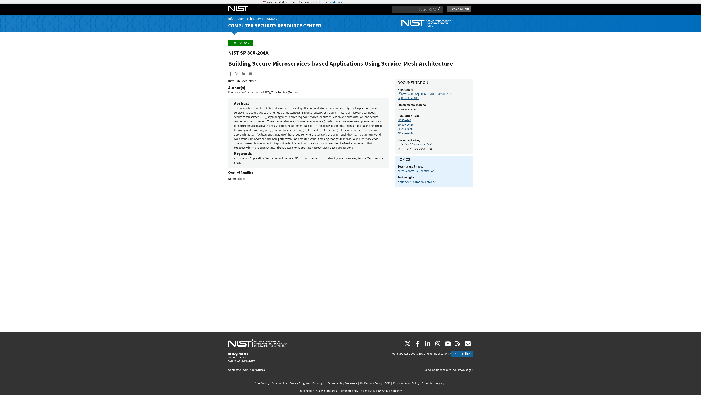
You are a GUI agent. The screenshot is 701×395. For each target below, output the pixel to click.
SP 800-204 (404, 120)
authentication (425, 171)
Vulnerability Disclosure (342, 383)
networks (430, 182)
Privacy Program (300, 383)
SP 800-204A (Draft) (422, 144)
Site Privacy (262, 383)
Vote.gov (396, 391)
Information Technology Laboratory (252, 19)
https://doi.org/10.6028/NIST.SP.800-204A (426, 94)
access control (406, 171)
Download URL (410, 98)
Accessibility (279, 383)
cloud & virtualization (411, 182)
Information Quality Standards (318, 391)
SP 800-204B (405, 125)
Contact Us (234, 370)
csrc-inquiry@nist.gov (459, 370)
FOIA (387, 383)
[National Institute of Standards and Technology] (258, 343)
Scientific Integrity (433, 383)
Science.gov (368, 391)
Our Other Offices (254, 370)
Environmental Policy (406, 383)
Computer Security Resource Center (274, 25)
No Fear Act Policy (371, 383)
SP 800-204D (405, 133)
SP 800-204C (405, 129)
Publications (241, 43)
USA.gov (383, 391)
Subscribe (462, 353)
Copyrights (319, 383)
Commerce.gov (349, 391)
